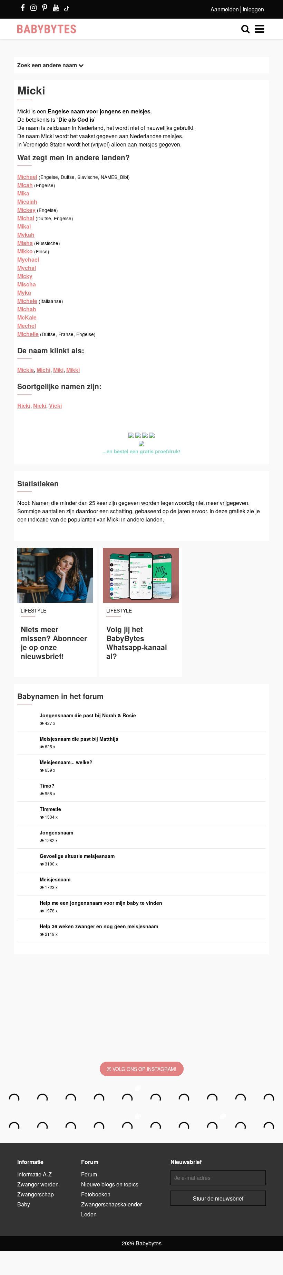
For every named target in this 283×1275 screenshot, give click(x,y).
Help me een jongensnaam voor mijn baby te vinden (101, 902)
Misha (25, 243)
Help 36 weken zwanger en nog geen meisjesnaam (99, 926)
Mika (23, 193)
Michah (26, 309)
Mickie (25, 370)
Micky (24, 276)
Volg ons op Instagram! (143, 1068)
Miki (58, 370)
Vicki (55, 405)
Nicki (39, 405)
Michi (43, 370)
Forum (89, 1174)
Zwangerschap (35, 1194)
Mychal (26, 268)
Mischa (26, 284)
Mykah (26, 235)
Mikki (73, 370)
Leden (89, 1214)
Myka (24, 292)
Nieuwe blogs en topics (109, 1184)
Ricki (23, 405)
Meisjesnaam (55, 879)
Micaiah (27, 201)
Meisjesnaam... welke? (66, 762)
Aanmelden (225, 9)
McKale (27, 317)
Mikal (24, 226)
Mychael (28, 259)
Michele (27, 301)
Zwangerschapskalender (111, 1204)
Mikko (25, 251)
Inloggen (253, 9)
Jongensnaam (56, 832)
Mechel (26, 326)
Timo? (47, 785)
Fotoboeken (95, 1194)
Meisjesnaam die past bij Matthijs (79, 738)
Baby (23, 1204)
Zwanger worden (38, 1184)
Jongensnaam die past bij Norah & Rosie (88, 715)
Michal (25, 218)
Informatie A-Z (34, 1174)
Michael (27, 177)
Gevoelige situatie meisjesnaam (77, 855)
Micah (25, 185)
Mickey (26, 210)
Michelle (28, 334)
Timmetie (50, 809)
